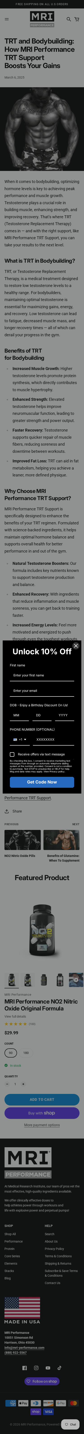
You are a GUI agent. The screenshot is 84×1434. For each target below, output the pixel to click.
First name (17, 665)
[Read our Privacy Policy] (73, 761)
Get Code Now (42, 782)
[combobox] (20, 740)
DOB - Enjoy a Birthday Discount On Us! (39, 705)
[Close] (76, 645)
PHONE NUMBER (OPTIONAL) (32, 729)
